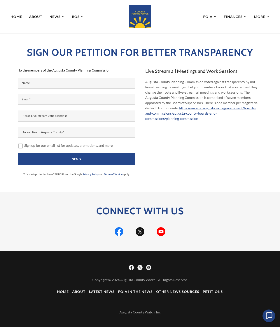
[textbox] (76, 83)
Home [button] (63, 291)
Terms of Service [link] (113, 174)
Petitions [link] (213, 291)
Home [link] (16, 16)
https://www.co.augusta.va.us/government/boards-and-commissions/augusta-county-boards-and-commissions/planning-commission (200, 113)
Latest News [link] (102, 291)
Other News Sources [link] (177, 291)
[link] (140, 16)
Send (76, 159)
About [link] (35, 16)
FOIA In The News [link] (135, 291)
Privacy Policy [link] (91, 174)
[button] (57, 16)
